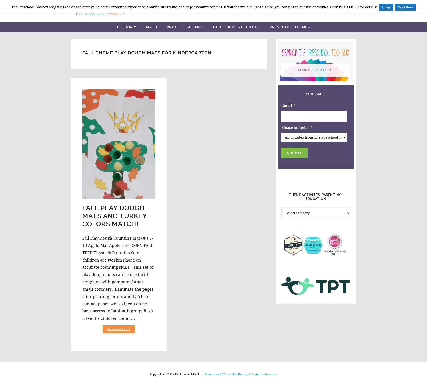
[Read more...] (121, 330)
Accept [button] (386, 7)
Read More (405, 7)
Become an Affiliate (217, 374)
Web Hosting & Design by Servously (254, 374)
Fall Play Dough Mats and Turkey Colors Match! (114, 216)
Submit (294, 153)
